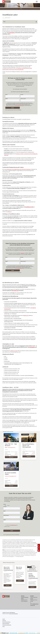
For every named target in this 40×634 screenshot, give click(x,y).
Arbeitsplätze (32, 347)
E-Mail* (6, 98)
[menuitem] (36, 1)
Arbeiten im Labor (13, 350)
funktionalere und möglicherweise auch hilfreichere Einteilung (18, 169)
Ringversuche (25, 315)
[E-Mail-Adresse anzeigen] (39, 547)
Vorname (21, 94)
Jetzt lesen (7, 585)
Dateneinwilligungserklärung (19, 105)
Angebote (22, 253)
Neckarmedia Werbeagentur (13, 613)
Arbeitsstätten (12, 32)
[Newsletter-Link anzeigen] (39, 550)
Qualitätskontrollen (29, 206)
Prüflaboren (9, 211)
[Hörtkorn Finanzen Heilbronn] (6, 1)
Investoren (20, 68)
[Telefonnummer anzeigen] (39, 545)
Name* (6, 94)
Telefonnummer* (23, 98)
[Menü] (36, 1)
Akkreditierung (15, 290)
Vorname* (5, 506)
